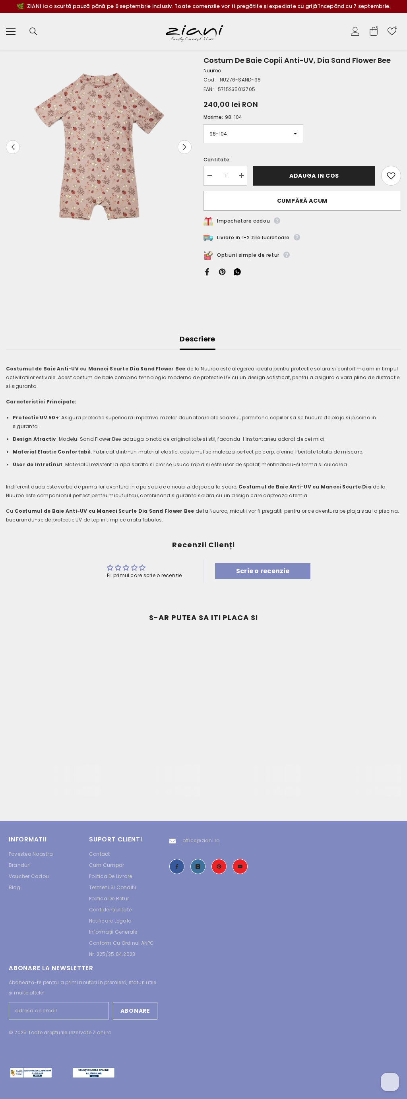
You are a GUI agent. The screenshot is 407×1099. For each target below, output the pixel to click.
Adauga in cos (314, 176)
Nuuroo (212, 70)
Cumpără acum (302, 201)
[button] (13, 147)
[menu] (11, 31)
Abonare (135, 1011)
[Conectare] (355, 31)
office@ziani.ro (201, 840)
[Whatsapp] (237, 271)
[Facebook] (207, 271)
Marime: (223, 117)
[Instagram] (197, 866)
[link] (53, 778)
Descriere (197, 339)
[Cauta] (33, 31)
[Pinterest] (222, 271)
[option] (99, 147)
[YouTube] (240, 866)
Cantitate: (217, 159)
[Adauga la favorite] (391, 176)
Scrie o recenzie (263, 571)
